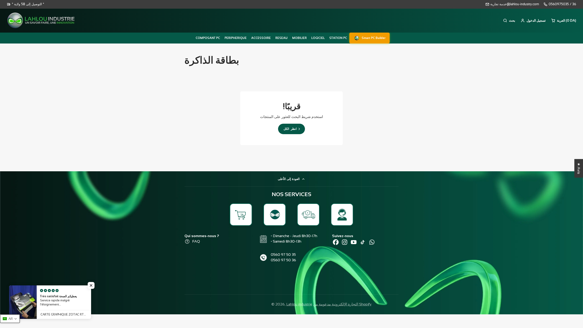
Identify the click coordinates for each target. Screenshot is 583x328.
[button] (91, 285)
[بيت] (41, 20)
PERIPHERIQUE (236, 38)
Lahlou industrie (299, 304)
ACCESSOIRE (261, 38)
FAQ (196, 241)
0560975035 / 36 (562, 4)
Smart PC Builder (374, 38)
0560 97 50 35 (283, 254)
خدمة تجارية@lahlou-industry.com (514, 4)
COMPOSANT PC (208, 38)
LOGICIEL (318, 38)
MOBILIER (299, 38)
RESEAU (281, 38)
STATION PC (338, 38)
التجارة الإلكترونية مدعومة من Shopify (342, 304)
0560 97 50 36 (283, 260)
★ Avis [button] (579, 168)
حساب (533, 20)
